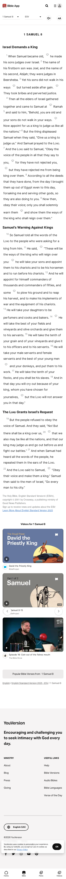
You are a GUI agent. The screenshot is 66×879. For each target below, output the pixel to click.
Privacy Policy (22, 849)
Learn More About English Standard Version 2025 (28, 510)
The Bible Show (15, 658)
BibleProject (14, 569)
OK (56, 846)
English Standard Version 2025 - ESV (30, 683)
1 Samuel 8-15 (18, 610)
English (6, 683)
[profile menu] (57, 6)
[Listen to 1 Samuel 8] (49, 18)
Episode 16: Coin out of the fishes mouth (33, 654)
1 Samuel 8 (8, 16)
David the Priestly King (23, 565)
